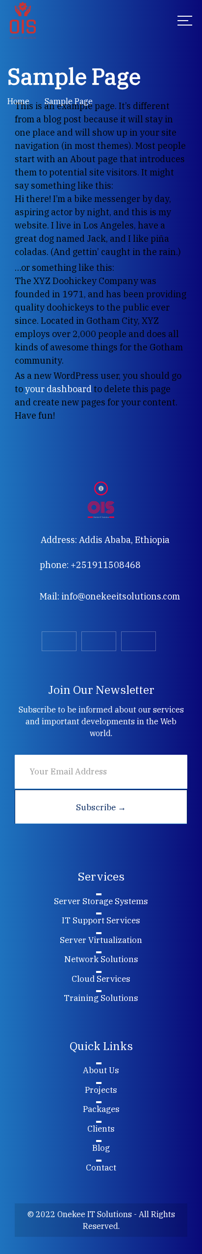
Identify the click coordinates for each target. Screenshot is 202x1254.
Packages (101, 1109)
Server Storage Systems (101, 901)
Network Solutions (101, 959)
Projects (101, 1089)
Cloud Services (101, 978)
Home (18, 101)
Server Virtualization (101, 940)
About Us (101, 1070)
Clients (101, 1128)
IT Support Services (101, 920)
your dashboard (58, 389)
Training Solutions (101, 998)
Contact (101, 1167)
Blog (101, 1147)
